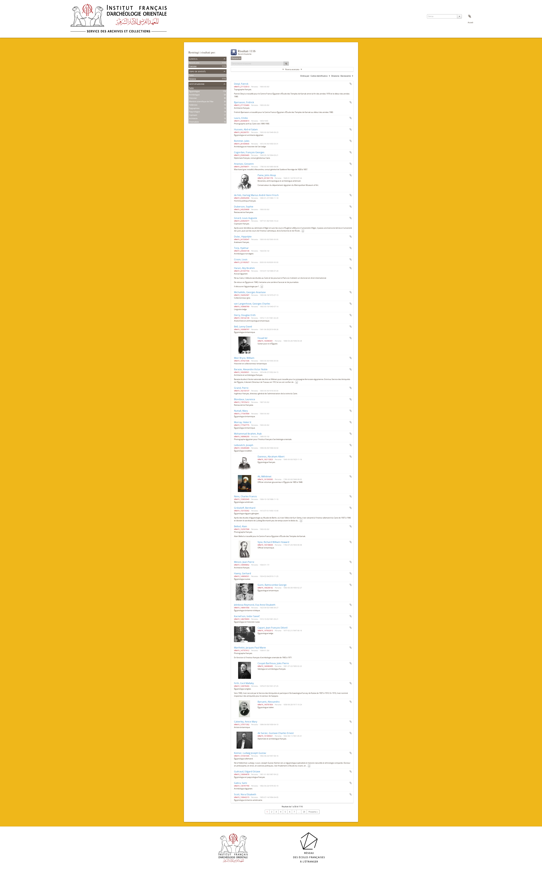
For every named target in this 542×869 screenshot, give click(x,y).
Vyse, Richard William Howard (273, 542)
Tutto (191, 75)
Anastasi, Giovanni (244, 163)
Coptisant (193, 115)
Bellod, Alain (240, 526)
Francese (192, 66)
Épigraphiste (194, 108)
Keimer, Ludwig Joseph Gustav (250, 753)
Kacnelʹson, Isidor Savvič (247, 616)
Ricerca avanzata (292, 69)
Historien (193, 98)
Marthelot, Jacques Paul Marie (250, 647)
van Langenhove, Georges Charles (252, 303)
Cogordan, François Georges (249, 152)
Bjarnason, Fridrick (244, 102)
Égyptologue (194, 91)
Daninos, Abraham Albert (271, 456)
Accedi (470, 22)
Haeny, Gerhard (242, 573)
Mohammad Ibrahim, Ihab (248, 433)
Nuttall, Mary (241, 410)
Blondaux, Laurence (244, 399)
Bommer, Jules (241, 140)
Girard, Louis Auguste (245, 218)
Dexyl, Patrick (241, 83)
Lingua (193, 58)
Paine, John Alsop (267, 175)
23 (304, 812)
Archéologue (194, 94)
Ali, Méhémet (264, 476)
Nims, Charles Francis (245, 496)
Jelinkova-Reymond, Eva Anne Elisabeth (254, 604)
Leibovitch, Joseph (243, 445)
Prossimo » (313, 812)
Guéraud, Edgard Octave (247, 771)
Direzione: (335, 76)
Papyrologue (194, 111)
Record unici (194, 62)
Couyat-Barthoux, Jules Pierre (273, 663)
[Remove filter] (240, 58)
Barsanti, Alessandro (269, 701)
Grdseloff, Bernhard (244, 507)
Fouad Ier (263, 338)
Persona (192, 78)
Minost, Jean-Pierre (244, 562)
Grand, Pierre (241, 387)
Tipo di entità (197, 71)
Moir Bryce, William (244, 357)
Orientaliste (194, 122)
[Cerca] (286, 63)
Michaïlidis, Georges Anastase (250, 292)
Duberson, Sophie (243, 206)
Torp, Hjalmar (241, 248)
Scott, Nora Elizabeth (245, 794)
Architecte (193, 118)
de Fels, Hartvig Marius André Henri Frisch (256, 195)
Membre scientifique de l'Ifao (201, 101)
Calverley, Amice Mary (245, 721)
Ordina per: (305, 76)
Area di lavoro (469, 16)
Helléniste (193, 105)
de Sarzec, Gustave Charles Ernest (276, 733)
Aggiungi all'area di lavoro (350, 83)
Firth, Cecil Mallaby (244, 683)
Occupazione (196, 84)
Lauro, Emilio (241, 118)
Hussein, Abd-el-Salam (246, 129)
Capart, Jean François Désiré (273, 627)
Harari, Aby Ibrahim (244, 268)
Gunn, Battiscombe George (272, 584)
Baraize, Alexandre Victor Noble (250, 369)
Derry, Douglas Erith (245, 315)
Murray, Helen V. (243, 422)
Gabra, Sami (240, 783)
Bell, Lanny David (243, 326)
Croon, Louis (240, 259)
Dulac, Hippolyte (243, 236)
